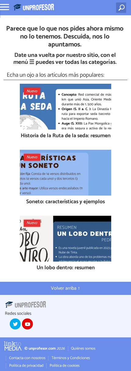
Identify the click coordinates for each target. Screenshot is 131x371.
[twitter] (15, 323)
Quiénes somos (83, 348)
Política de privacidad (26, 365)
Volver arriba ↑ (65, 288)
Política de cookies (65, 365)
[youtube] (27, 323)
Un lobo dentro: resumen (66, 268)
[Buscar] (122, 7)
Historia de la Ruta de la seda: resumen (66, 136)
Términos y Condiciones (70, 358)
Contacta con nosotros (27, 358)
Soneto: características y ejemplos (65, 202)
